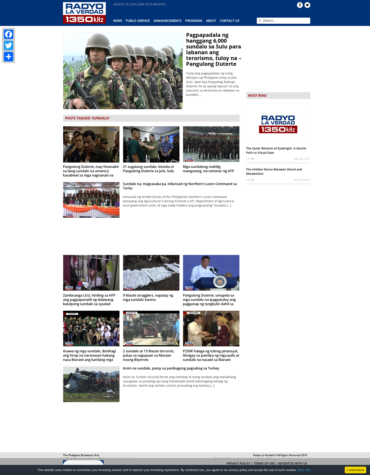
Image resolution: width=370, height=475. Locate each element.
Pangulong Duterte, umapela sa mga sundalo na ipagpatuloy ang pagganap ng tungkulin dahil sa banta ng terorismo (209, 302)
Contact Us (229, 21)
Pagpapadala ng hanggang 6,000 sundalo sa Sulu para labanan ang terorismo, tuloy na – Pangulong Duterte (214, 49)
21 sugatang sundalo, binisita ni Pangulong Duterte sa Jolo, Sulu (148, 168)
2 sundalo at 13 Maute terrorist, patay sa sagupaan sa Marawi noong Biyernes (148, 355)
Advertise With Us (292, 463)
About (211, 21)
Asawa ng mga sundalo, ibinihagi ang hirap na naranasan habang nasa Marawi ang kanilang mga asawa (89, 357)
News (117, 21)
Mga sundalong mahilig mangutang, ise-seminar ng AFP (208, 168)
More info (304, 470)
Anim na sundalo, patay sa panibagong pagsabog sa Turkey (171, 368)
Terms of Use (265, 463)
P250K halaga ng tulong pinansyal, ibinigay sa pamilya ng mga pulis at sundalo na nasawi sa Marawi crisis (211, 357)
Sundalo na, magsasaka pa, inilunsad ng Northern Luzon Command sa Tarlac (180, 185)
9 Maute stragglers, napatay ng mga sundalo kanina (148, 297)
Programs (193, 21)
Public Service (138, 21)
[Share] (8, 56)
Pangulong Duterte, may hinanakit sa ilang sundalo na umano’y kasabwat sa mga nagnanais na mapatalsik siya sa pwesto (91, 173)
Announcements (168, 21)
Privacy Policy (239, 463)
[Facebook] (8, 34)
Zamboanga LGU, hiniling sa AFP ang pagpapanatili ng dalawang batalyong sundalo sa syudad (89, 299)
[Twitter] (8, 45)
